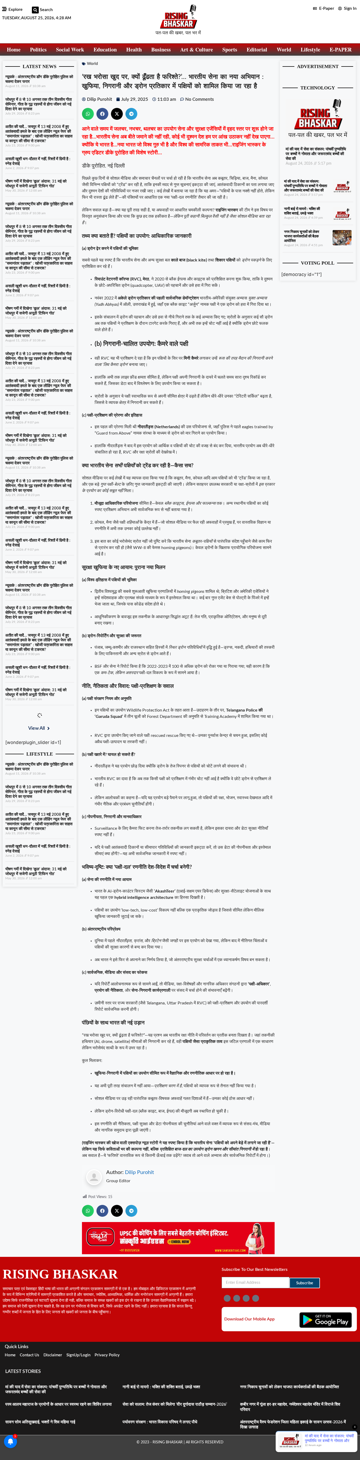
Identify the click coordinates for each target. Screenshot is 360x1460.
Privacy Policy (107, 1355)
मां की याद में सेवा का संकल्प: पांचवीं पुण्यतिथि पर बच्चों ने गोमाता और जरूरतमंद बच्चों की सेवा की (316, 154)
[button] (35, 10)
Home (14, 49)
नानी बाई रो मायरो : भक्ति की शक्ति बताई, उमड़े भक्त (161, 1387)
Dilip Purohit (139, 1172)
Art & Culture (196, 49)
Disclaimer (52, 1355)
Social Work (70, 49)
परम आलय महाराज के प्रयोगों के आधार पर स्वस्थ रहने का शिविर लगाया (58, 1404)
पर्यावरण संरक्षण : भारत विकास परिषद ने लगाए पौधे (160, 1422)
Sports (229, 49)
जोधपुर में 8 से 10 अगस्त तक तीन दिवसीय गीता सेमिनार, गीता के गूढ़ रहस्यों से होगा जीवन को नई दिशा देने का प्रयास (38, 104)
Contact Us (29, 1355)
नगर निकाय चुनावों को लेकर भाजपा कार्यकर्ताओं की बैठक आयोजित (301, 236)
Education (105, 49)
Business (161, 49)
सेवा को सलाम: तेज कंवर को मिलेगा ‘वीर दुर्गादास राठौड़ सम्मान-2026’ (175, 1404)
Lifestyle (310, 49)
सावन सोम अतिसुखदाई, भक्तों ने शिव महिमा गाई (40, 1422)
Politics (38, 49)
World (284, 49)
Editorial (257, 49)
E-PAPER (341, 49)
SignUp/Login (78, 1355)
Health (134, 49)
